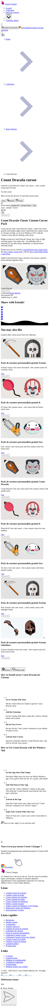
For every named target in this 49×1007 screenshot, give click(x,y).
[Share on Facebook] (24, 307)
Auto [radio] (3, 201)
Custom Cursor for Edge (15, 895)
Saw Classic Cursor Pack (13, 252)
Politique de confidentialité (16, 960)
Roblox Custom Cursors (15, 904)
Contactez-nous (11, 958)
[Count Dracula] (22, 477)
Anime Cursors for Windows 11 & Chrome (22, 906)
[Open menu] (2, 25)
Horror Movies (14, 293)
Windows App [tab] (19, 670)
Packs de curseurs (12, 12)
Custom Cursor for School (15, 939)
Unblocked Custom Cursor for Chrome (20, 937)
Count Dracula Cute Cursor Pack (34, 250)
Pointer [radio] (20, 201)
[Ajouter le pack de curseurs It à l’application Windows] (9, 415)
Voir (2, 374)
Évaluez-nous (11, 946)
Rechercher (10, 920)
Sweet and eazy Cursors (15, 910)
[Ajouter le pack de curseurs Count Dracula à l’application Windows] (9, 215)
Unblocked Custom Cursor (16, 935)
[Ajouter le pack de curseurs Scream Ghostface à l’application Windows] (9, 658)
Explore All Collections (10, 843)
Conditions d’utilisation (14, 962)
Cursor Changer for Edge (15, 899)
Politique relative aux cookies (17, 967)
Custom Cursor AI (13, 927)
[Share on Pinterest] (24, 312)
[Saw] (22, 437)
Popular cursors (11, 922)
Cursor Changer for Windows (17, 902)
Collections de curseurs (14, 931)
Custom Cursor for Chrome (16, 893)
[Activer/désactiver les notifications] (2, 32)
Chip (34, 205)
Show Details (8, 988)
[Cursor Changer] (3, 4)
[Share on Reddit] (24, 319)
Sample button (26, 205)
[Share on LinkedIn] (24, 314)
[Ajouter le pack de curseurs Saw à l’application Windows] (9, 455)
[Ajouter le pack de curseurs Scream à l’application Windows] (9, 376)
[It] (22, 398)
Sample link (15, 205)
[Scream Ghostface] (22, 638)
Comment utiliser (12, 21)
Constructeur (10, 924)
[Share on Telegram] (24, 317)
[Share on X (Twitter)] (24, 310)
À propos (9, 956)
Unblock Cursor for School (16, 942)
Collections (10, 10)
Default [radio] (11, 201)
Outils (9, 15)
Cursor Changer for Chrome (16, 897)
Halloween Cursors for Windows (18, 908)
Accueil (9, 8)
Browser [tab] (7, 670)
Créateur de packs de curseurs (17, 929)
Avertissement (11, 964)
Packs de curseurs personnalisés (17, 933)
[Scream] (22, 358)
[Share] (2, 212)
